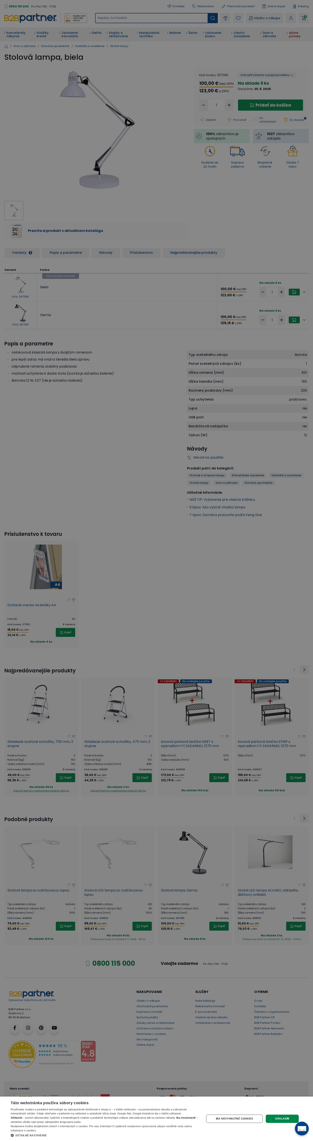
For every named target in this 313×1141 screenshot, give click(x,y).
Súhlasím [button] (282, 1118)
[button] (105, 1135)
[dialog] (156, 1119)
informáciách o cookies (74, 1126)
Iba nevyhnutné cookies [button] (234, 1118)
